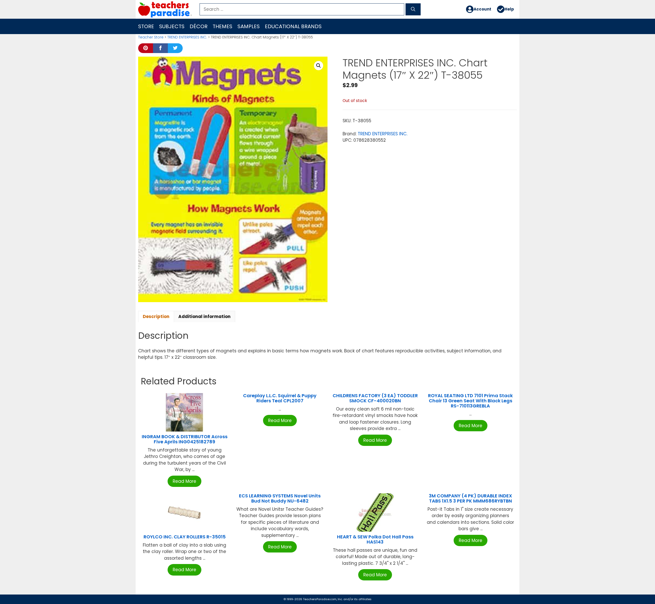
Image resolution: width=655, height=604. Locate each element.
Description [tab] (156, 316)
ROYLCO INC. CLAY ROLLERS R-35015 (185, 537)
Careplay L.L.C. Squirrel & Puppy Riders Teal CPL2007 (279, 398)
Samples (248, 26)
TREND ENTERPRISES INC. (187, 37)
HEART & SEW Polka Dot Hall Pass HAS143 (375, 539)
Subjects (171, 26)
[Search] (413, 9)
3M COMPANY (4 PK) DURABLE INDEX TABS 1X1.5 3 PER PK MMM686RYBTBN (470, 498)
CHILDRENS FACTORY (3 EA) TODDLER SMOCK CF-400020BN (375, 398)
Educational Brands (293, 26)
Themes (222, 26)
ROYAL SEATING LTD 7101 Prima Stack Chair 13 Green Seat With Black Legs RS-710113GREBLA (470, 400)
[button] (318, 65)
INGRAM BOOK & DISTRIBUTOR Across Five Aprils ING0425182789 (184, 439)
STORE (146, 26)
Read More (184, 481)
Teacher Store (150, 37)
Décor (199, 26)
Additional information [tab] (204, 316)
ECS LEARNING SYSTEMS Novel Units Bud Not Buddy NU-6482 (280, 498)
